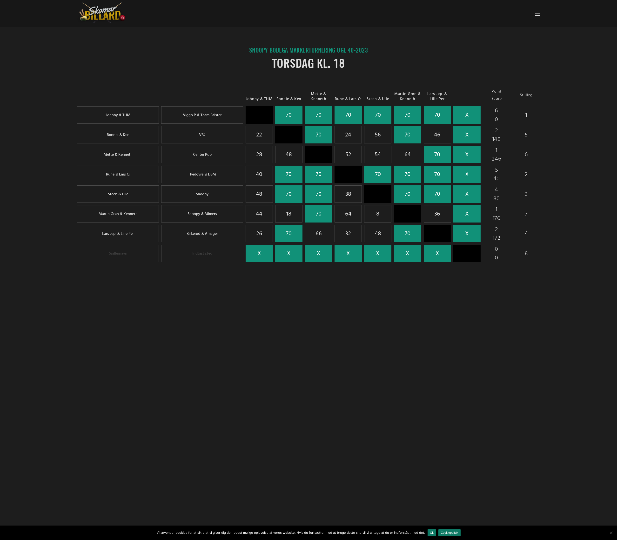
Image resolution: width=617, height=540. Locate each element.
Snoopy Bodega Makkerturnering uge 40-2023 (308, 50)
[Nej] (611, 532)
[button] (537, 13)
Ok (432, 533)
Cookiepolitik (449, 533)
